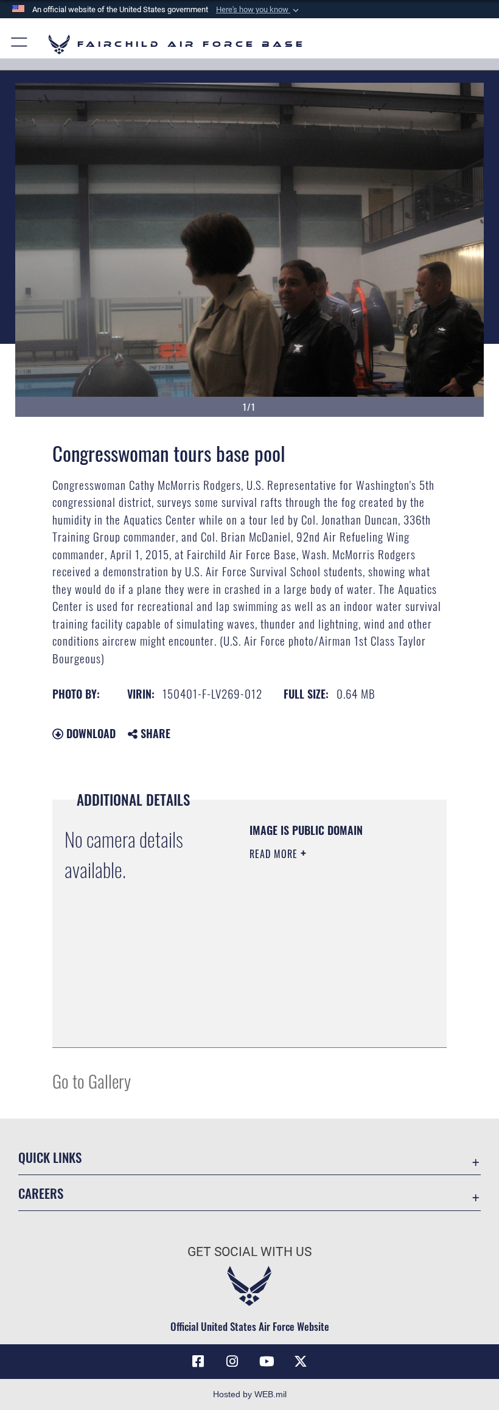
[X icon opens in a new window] (300, 1361)
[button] (258, 10)
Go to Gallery (91, 1080)
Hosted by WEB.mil (250, 1394)
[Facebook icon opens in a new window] (198, 1361)
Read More (275, 853)
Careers (40, 1193)
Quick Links (50, 1157)
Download (89, 733)
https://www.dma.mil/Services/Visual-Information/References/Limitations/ (323, 1008)
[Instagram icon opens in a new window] (232, 1361)
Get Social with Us (249, 1251)
